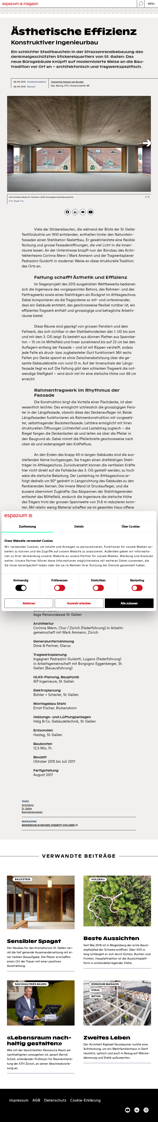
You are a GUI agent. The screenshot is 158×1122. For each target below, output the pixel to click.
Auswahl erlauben (79, 603)
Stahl (95, 990)
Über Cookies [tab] (131, 526)
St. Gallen (27, 808)
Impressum (19, 1100)
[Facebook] (67, 212)
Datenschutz (55, 1100)
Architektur (28, 805)
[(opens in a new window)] (90, 212)
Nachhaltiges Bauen (30, 984)
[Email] (83, 212)
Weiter (147, 143)
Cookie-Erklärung (85, 1100)
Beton (96, 996)
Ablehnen (29, 603)
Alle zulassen (129, 603)
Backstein (22, 879)
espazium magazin (105, 984)
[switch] (59, 588)
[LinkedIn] (75, 212)
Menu (151, 3)
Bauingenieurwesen (32, 812)
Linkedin (137, 1110)
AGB (36, 1100)
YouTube (127, 1110)
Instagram (146, 1110)
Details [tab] (79, 526)
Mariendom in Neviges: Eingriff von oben (48, 825)
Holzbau (98, 879)
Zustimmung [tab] (27, 526)
